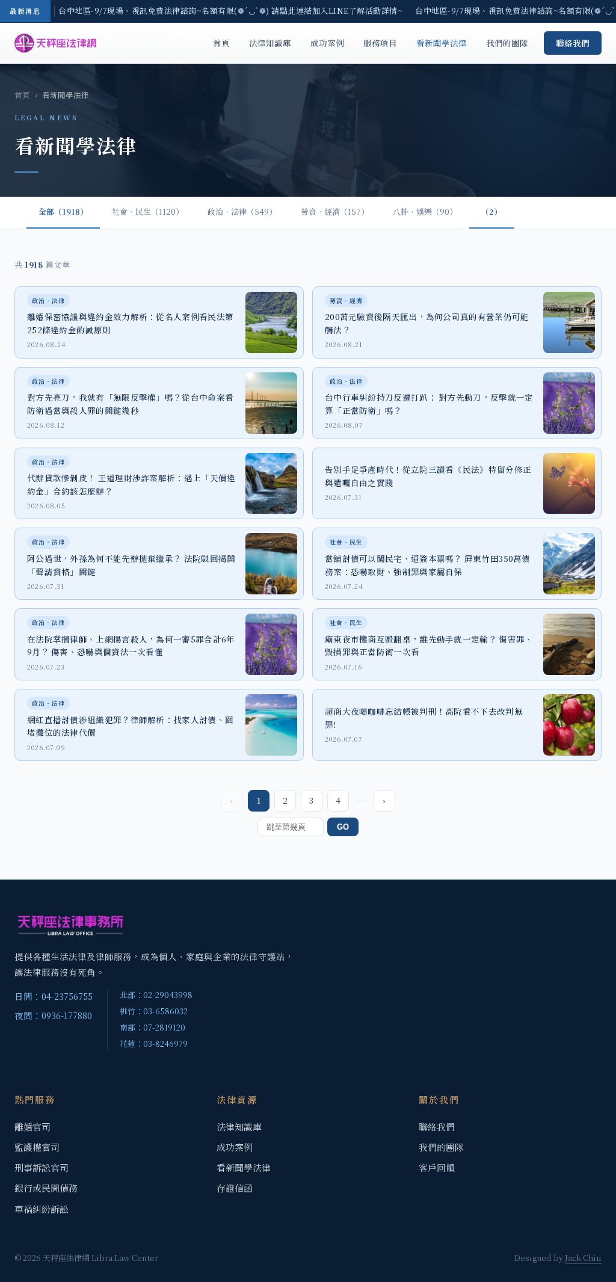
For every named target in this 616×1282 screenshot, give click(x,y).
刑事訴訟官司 (41, 1167)
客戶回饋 (437, 1167)
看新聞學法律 (441, 43)
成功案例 (327, 43)
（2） (491, 211)
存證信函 (235, 1188)
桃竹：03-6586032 (154, 1011)
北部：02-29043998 (156, 994)
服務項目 (380, 43)
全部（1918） (63, 211)
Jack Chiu (583, 1257)
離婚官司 (32, 1126)
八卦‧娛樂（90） (425, 211)
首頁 (221, 43)
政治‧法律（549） (242, 211)
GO (343, 826)
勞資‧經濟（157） (335, 211)
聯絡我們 (573, 43)
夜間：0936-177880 (53, 1015)
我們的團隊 (507, 43)
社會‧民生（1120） (147, 211)
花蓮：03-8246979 (154, 1043)
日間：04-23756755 (53, 996)
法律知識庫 (270, 43)
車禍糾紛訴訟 (41, 1209)
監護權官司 (37, 1147)
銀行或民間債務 (46, 1188)
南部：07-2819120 (152, 1027)
